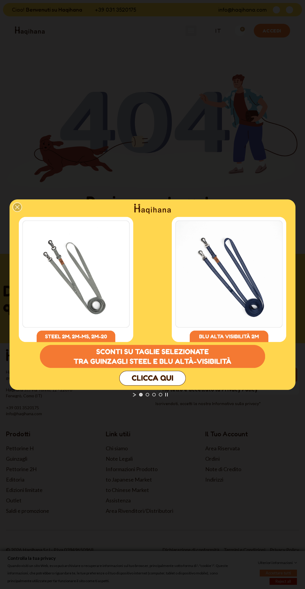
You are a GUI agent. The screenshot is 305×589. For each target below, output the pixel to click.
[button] (17, 207)
